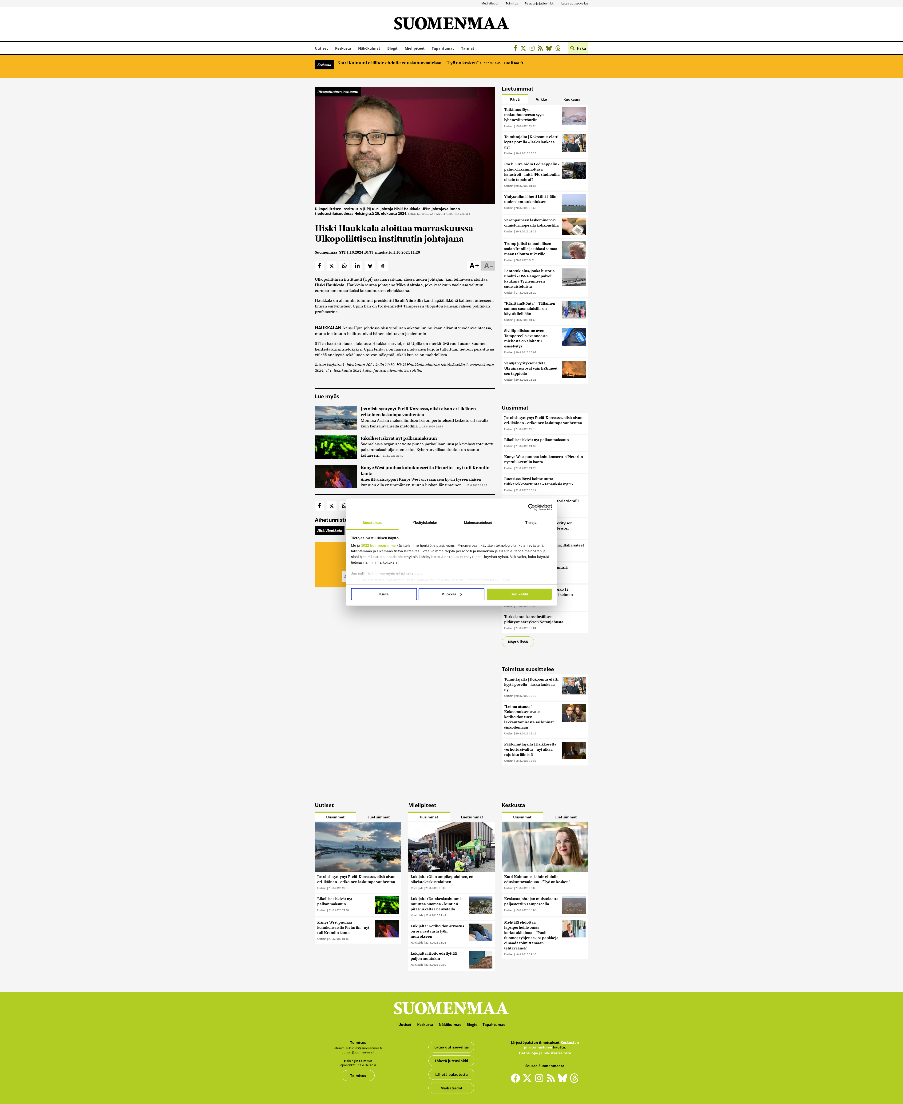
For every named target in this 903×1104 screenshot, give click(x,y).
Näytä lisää (518, 641)
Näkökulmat (369, 48)
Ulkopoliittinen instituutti (337, 92)
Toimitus (512, 3)
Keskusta (343, 48)
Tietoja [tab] (531, 523)
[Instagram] (533, 48)
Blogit (392, 48)
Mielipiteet (415, 48)
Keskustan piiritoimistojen (551, 1044)
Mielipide (417, 888)
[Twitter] (528, 1081)
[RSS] (541, 48)
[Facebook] (516, 48)
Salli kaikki (519, 594)
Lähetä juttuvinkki (451, 1060)
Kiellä (383, 594)
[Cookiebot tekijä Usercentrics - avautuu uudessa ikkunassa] (531, 507)
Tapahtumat (443, 48)
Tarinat (467, 48)
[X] (524, 48)
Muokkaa (448, 594)
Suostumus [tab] (372, 523)
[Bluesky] (564, 1081)
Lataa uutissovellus (574, 3)
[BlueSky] (550, 48)
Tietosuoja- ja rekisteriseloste (545, 1053)
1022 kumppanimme (378, 545)
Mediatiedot (490, 3)
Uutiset (321, 48)
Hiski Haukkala (329, 530)
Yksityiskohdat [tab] (425, 523)
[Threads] (559, 48)
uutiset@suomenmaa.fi (358, 1052)
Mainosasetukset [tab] (478, 523)
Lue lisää (512, 62)
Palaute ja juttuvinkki (539, 3)
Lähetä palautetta (451, 1074)
